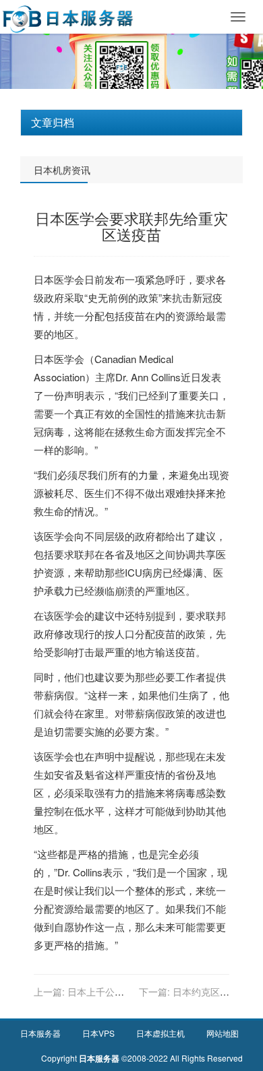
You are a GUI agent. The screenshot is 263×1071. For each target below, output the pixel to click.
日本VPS (98, 1033)
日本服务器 (40, 1033)
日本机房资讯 (62, 169)
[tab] (131, 122)
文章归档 (52, 122)
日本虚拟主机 (160, 1033)
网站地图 (222, 1033)
